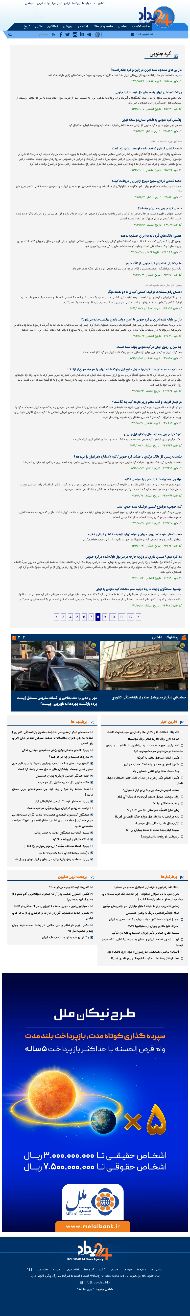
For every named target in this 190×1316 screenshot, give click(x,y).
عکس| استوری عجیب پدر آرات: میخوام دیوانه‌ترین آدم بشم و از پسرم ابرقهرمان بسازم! (52, 896)
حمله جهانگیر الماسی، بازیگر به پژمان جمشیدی (62, 775)
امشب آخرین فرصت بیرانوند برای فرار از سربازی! (151, 790)
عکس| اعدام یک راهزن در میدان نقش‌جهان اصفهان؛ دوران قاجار (144, 780)
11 (122, 617)
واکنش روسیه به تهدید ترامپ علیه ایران (65, 937)
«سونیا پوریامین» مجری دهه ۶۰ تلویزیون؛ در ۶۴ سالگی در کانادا (51, 906)
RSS (29, 1270)
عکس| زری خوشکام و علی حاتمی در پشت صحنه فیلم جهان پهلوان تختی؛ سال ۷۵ (52, 928)
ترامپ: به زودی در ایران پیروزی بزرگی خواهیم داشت (58, 808)
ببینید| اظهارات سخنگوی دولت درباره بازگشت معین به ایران (144, 919)
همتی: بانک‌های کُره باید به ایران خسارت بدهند (151, 236)
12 (131, 617)
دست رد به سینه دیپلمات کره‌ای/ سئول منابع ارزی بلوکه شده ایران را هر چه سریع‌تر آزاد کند (124, 369)
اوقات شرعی (43, 3)
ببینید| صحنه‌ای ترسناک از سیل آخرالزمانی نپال (61, 801)
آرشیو (67, 3)
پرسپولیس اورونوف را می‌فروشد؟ (160, 836)
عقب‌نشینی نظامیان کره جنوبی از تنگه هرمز (154, 263)
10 (113, 617)
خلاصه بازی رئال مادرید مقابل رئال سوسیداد (153, 738)
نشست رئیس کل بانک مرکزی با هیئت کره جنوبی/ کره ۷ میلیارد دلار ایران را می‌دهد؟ (128, 457)
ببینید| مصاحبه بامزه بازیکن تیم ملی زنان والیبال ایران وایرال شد (51, 859)
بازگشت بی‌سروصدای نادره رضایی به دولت (64, 852)
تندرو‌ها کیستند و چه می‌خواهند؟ (69, 756)
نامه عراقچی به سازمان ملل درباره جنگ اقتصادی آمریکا (147, 816)
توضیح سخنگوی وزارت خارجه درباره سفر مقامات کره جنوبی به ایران (138, 589)
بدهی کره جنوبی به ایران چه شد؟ (160, 208)
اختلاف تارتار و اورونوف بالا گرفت (69, 839)
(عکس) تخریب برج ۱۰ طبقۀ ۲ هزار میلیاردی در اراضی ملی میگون (141, 906)
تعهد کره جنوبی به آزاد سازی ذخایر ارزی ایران (153, 434)
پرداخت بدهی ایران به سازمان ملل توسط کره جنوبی (148, 92)
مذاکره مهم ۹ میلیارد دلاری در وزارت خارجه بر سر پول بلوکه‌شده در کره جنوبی (133, 557)
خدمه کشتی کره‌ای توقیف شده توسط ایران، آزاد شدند (147, 148)
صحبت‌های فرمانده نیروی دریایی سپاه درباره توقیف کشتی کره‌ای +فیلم (135, 534)
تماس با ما (98, 3)
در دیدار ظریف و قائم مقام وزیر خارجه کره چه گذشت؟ (147, 402)
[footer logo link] (90, 1253)
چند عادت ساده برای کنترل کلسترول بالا (156, 771)
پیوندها (76, 3)
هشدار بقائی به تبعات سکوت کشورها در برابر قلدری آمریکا (145, 958)
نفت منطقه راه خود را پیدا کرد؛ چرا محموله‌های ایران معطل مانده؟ (52, 792)
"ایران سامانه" (85, 1289)
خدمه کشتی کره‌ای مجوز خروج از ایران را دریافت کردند (147, 181)
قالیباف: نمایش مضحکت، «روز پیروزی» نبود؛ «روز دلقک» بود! (143, 951)
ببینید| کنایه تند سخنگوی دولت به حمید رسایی (61, 832)
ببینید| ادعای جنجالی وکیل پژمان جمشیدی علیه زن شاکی (55, 750)
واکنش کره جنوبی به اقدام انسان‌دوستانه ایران (151, 120)
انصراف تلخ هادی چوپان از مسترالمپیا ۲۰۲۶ (153, 926)
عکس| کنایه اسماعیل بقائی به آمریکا (158, 757)
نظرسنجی (30, 3)
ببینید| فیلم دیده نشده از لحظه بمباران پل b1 (152, 830)
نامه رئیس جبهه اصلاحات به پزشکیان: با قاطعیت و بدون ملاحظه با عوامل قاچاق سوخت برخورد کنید (144, 748)
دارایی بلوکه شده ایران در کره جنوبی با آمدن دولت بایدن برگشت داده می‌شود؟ (131, 319)
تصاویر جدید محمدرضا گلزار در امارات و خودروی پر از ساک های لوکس (52, 915)
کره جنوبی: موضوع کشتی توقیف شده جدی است (149, 507)
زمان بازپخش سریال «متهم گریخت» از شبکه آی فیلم (148, 796)
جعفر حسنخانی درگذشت (164, 803)
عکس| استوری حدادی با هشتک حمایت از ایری (150, 764)
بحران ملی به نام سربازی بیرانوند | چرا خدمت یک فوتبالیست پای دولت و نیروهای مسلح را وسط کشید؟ (142, 896)
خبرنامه (57, 1270)
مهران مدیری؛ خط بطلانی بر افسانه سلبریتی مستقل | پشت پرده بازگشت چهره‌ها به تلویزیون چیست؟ (57, 701)
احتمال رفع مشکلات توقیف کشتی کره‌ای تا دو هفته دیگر (145, 292)
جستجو (114, 1270)
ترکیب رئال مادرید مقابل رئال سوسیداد (157, 823)
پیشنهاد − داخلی (165, 637)
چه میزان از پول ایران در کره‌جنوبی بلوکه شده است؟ (149, 347)
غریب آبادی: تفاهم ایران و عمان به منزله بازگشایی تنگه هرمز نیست (142, 942)
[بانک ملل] (95, 1102)
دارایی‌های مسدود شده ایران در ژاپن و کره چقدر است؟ (146, 70)
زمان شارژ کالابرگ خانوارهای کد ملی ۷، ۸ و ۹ (153, 810)
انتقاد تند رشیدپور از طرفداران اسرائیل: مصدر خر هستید (146, 887)
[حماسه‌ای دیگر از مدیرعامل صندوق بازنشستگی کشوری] (144, 665)
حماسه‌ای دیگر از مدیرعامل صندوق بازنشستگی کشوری (149, 698)
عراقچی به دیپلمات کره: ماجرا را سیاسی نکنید (153, 479)
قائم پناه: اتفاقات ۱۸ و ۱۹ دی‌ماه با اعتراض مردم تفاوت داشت (143, 732)
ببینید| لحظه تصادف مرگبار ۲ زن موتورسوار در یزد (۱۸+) (56, 846)
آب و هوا (57, 3)
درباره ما (86, 3)
